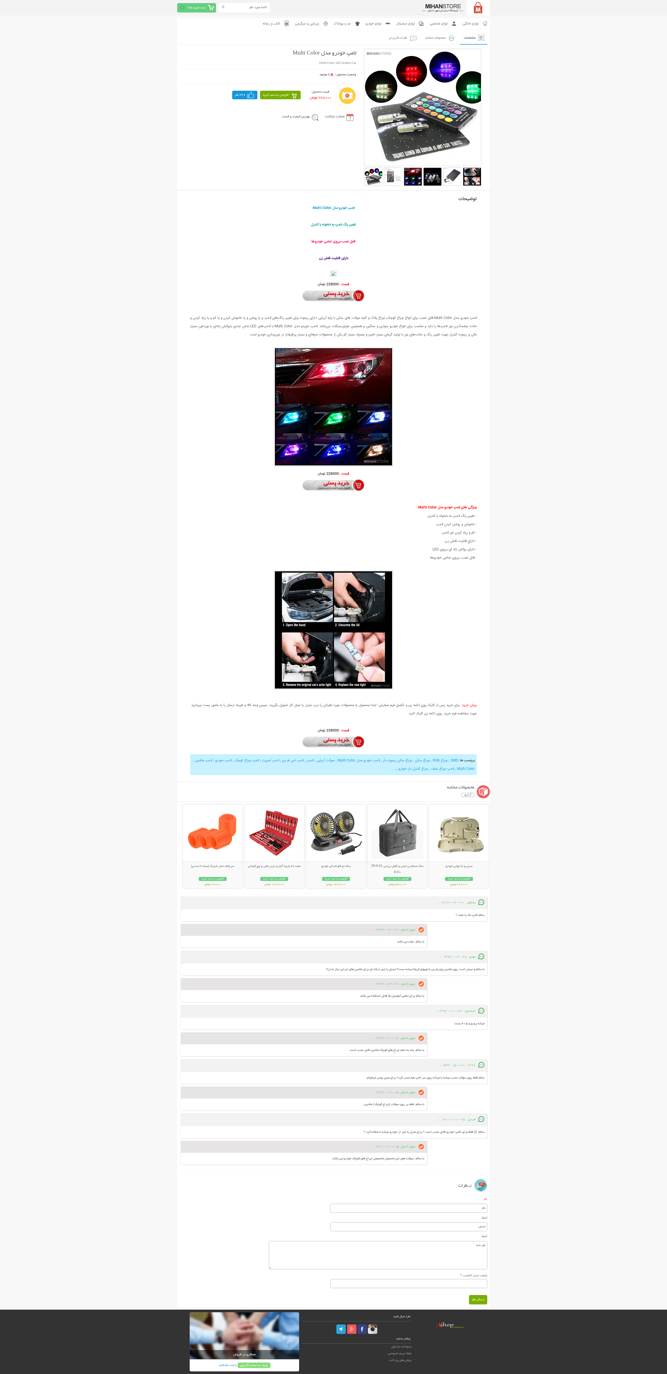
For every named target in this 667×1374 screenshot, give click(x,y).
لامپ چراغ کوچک (246, 760)
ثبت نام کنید (226, 1365)
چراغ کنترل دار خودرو (412, 769)
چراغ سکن (422, 760)
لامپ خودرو (223, 760)
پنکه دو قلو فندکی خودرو (336, 866)
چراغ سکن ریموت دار (397, 760)
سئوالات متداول (401, 1346)
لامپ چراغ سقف (442, 769)
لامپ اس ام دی (293, 760)
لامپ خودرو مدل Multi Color (358, 760)
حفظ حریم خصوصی (400, 1353)
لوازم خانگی (470, 24)
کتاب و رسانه (271, 24)
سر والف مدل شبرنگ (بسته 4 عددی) (212, 866)
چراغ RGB (440, 760)
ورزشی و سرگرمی (307, 24)
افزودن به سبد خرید (276, 95)
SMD (454, 760)
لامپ (310, 760)
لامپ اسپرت (270, 760)
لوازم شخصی (439, 24)
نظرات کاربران (398, 38)
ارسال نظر (478, 1299)
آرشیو (467, 794)
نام (485, 1198)
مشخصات (469, 38)
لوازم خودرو (373, 24)
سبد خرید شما (197, 7)
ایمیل (484, 1217)
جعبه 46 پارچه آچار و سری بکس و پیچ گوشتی (274, 866)
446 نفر (240, 95)
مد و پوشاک (342, 24)
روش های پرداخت (400, 1360)
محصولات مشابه (435, 38)
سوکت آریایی (326, 760)
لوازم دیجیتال (405, 24)
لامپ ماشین (203, 760)
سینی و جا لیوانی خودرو (459, 866)
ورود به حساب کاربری (254, 1365)
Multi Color (466, 769)
